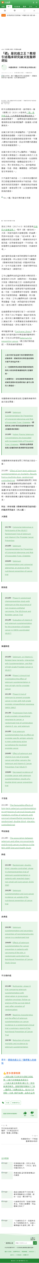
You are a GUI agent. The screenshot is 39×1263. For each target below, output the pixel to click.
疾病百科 (31, 1251)
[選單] (36, 2)
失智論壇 (17, 6)
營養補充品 (16, 1103)
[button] (36, 6)
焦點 (3, 6)
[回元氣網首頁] (7, 2)
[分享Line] (15, 10)
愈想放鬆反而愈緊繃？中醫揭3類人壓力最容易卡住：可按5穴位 (21, 15)
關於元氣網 (8, 1251)
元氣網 (7, 49)
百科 (30, 6)
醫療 (24, 6)
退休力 (12, 1255)
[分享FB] (5, 10)
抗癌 (3, 115)
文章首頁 (18, 1255)
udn (2, 49)
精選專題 (24, 1251)
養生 (9, 6)
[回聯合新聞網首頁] (2, 2)
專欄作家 (26, 1255)
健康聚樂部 (16, 1251)
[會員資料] (33, 2)
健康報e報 (9, 1243)
